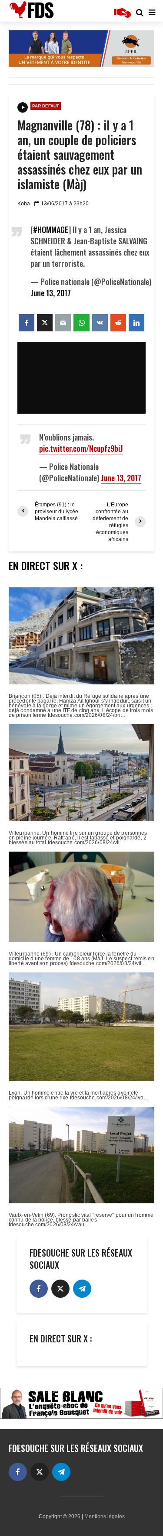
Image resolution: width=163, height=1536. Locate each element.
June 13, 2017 (50, 292)
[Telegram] (82, 1289)
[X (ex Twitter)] (60, 1289)
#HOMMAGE (50, 229)
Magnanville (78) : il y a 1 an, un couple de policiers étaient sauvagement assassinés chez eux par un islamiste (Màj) (79, 154)
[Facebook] (39, 1289)
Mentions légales (104, 1516)
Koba (23, 204)
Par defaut (45, 106)
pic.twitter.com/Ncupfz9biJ (81, 448)
